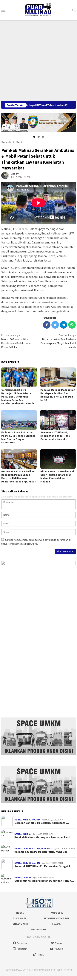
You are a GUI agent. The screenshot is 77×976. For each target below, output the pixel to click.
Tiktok (40, 954)
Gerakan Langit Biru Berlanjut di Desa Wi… (41, 823)
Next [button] (71, 122)
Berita (17, 819)
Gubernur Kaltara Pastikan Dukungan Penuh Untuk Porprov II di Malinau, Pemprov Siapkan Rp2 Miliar (18, 476)
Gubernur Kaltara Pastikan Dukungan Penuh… (44, 880)
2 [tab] (39, 137)
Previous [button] (6, 122)
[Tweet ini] (55, 325)
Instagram (22, 948)
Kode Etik (57, 912)
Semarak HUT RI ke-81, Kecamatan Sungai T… (43, 866)
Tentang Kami (19, 923)
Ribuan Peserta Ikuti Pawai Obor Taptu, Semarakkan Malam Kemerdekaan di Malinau (57, 476)
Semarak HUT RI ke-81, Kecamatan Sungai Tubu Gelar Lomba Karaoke (55, 436)
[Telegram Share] (63, 325)
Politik (36, 819)
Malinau (26, 819)
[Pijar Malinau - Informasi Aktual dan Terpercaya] (38, 9)
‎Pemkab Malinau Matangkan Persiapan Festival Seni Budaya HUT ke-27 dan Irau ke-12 (57, 395)
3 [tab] (43, 137)
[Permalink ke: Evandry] (5, 175)
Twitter (58, 943)
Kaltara (26, 848)
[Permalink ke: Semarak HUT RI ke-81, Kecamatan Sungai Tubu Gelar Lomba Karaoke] (58, 420)
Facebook (22, 943)
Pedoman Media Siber (57, 918)
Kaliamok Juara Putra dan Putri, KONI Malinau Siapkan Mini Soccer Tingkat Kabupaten (18, 437)
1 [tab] (34, 137)
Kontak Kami (38, 929)
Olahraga (46, 848)
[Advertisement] (38, 60)
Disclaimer (19, 918)
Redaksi (56, 923)
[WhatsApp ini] (72, 325)
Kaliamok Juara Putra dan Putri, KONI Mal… (41, 852)
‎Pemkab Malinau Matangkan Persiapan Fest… (43, 837)
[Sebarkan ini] (46, 325)
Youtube (58, 948)
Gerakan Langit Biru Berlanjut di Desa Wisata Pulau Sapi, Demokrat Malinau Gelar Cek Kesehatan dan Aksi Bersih (17, 396)
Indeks (20, 912)
